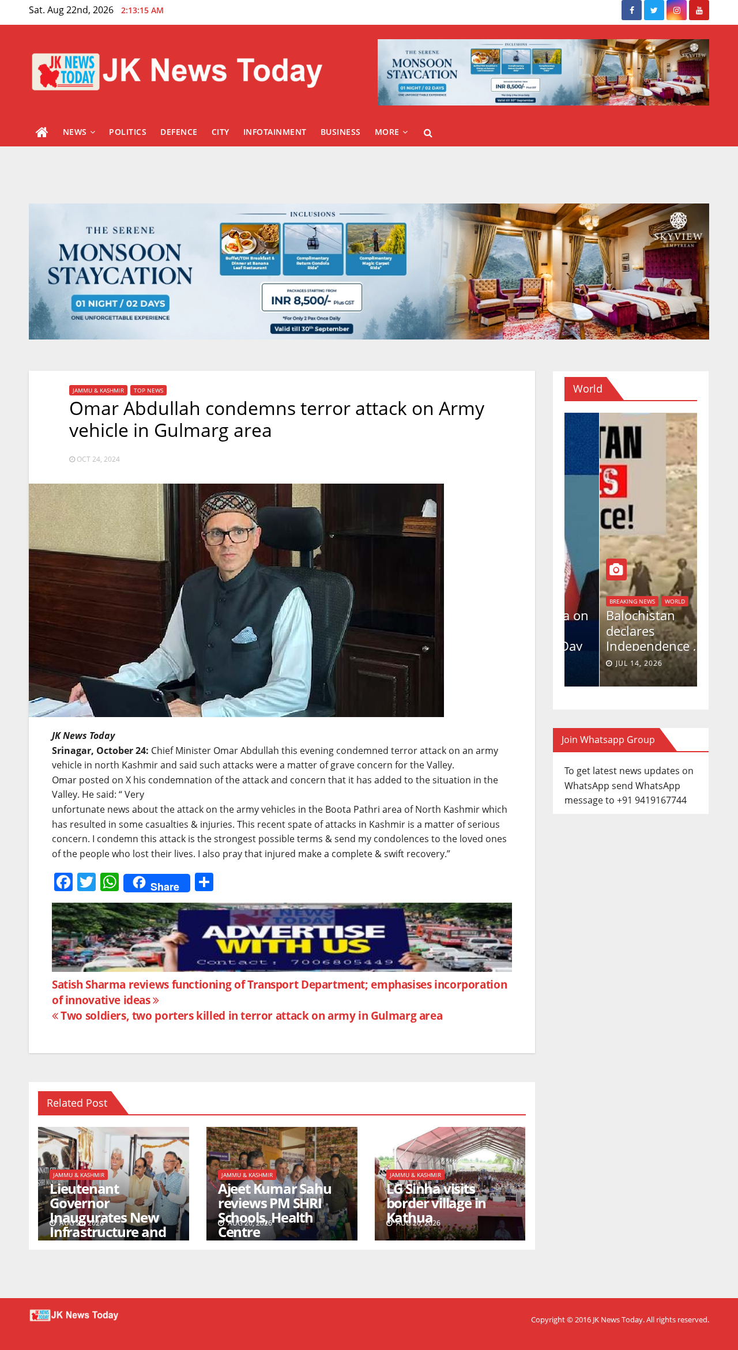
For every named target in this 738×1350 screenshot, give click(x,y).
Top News (148, 390)
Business (341, 131)
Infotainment (275, 131)
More (387, 131)
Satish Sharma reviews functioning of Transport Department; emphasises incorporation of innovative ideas (279, 992)
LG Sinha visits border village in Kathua (436, 1203)
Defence (179, 131)
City (220, 131)
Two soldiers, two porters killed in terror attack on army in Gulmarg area (250, 1015)
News (75, 131)
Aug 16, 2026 (606, 663)
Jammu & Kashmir (98, 390)
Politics (127, 131)
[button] (428, 132)
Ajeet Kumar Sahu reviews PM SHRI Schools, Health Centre (275, 1210)
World (584, 601)
